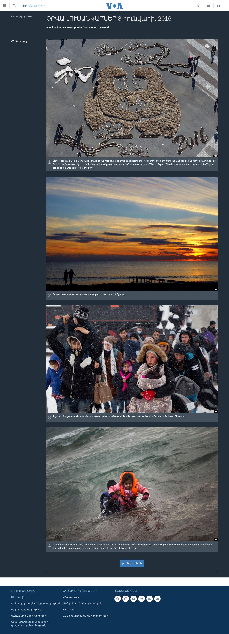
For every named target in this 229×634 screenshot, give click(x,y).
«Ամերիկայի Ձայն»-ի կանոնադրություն (36, 603)
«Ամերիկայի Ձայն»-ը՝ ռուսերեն (82, 603)
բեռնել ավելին (132, 563)
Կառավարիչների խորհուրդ (28, 615)
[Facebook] (219, 5)
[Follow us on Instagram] (125, 599)
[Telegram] (198, 5)
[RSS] (149, 599)
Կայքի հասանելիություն (26, 609)
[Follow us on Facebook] (117, 599)
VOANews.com (71, 597)
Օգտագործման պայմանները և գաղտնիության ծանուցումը (31, 624)
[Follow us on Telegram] (141, 599)
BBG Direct (69, 609)
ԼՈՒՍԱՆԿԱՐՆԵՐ (33, 5)
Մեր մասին (18, 597)
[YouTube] (208, 5)
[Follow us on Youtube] (133, 599)
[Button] (19, 42)
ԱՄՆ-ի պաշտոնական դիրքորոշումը (85, 615)
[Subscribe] (157, 599)
